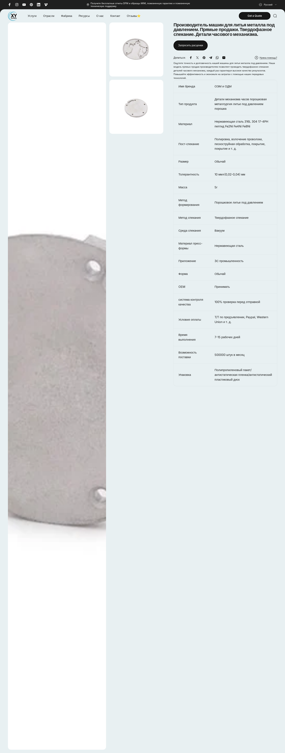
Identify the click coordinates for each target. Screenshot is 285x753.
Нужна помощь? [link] (268, 57)
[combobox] (268, 4)
